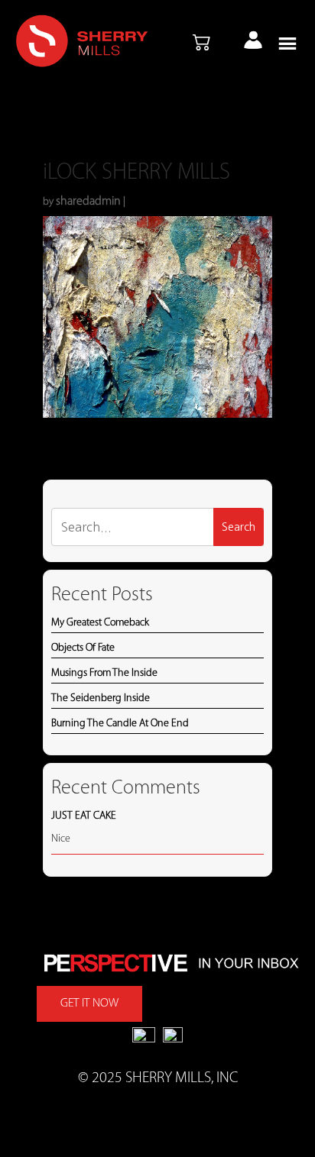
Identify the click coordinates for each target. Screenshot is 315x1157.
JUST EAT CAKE (83, 816)
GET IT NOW (89, 1003)
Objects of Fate (83, 648)
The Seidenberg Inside (100, 698)
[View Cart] (202, 43)
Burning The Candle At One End (120, 723)
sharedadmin (88, 202)
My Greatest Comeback (100, 623)
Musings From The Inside (104, 673)
